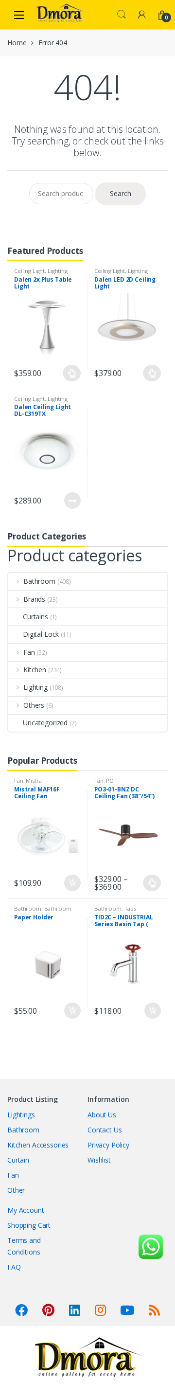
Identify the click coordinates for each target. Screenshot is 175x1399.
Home (16, 42)
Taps (130, 908)
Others (33, 705)
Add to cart (72, 883)
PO (110, 780)
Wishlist (99, 1160)
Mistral (34, 780)
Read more (72, 500)
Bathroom (39, 581)
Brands (34, 599)
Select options (72, 373)
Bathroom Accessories (42, 911)
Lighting (58, 270)
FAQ (14, 1267)
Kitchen (34, 669)
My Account (25, 1210)
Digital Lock (41, 634)
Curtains (35, 616)
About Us (102, 1114)
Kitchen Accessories (38, 1144)
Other (16, 1190)
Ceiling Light (29, 270)
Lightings (21, 1114)
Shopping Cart (29, 1225)
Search (121, 14)
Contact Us (105, 1129)
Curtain (18, 1160)
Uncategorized (45, 722)
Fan (29, 652)
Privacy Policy (108, 1144)
